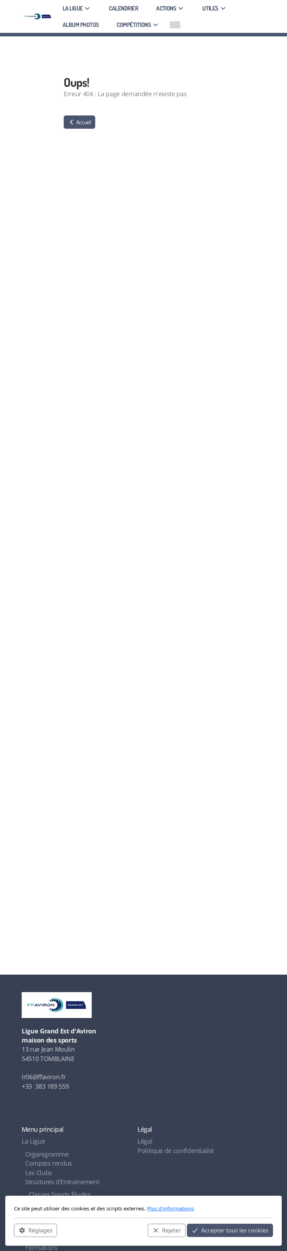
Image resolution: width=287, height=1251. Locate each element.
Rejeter (171, 1230)
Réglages (40, 1230)
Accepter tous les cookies (234, 1230)
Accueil (83, 122)
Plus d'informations (170, 1208)
